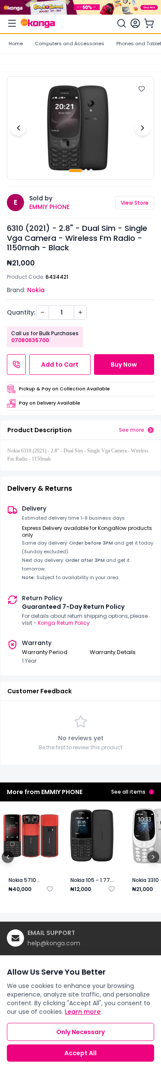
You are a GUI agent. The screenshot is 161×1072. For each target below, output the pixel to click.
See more (131, 430)
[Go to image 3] (91, 170)
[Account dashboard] (135, 23)
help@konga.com (53, 943)
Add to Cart (60, 364)
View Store (135, 202)
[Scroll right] (153, 857)
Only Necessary (80, 1032)
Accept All (80, 1053)
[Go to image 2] (86, 170)
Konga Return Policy (64, 622)
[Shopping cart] (149, 23)
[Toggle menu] (12, 23)
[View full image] (80, 128)
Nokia (36, 290)
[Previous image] (18, 128)
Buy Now (124, 364)
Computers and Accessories (69, 43)
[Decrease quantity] (42, 312)
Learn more (82, 1011)
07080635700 (30, 340)
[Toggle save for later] (49, 889)
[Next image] (142, 128)
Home (16, 43)
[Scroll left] (8, 857)
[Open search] (121, 23)
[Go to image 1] (75, 170)
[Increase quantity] (80, 312)
